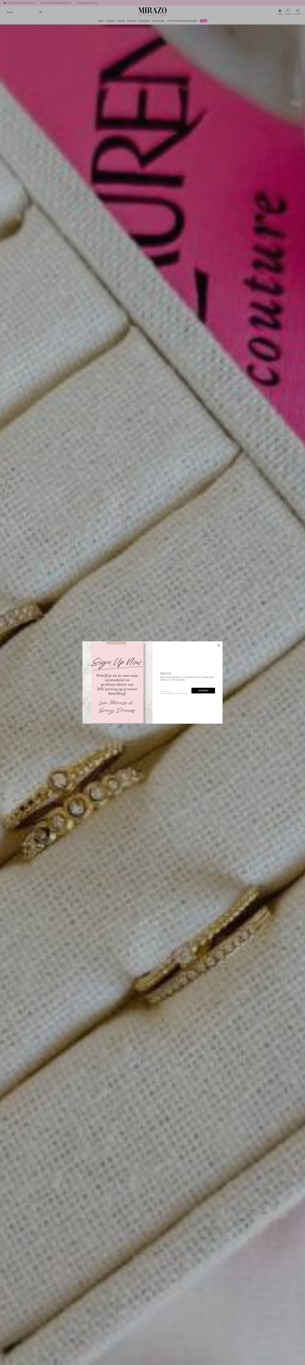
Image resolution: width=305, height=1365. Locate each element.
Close (218, 645)
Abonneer (203, 690)
